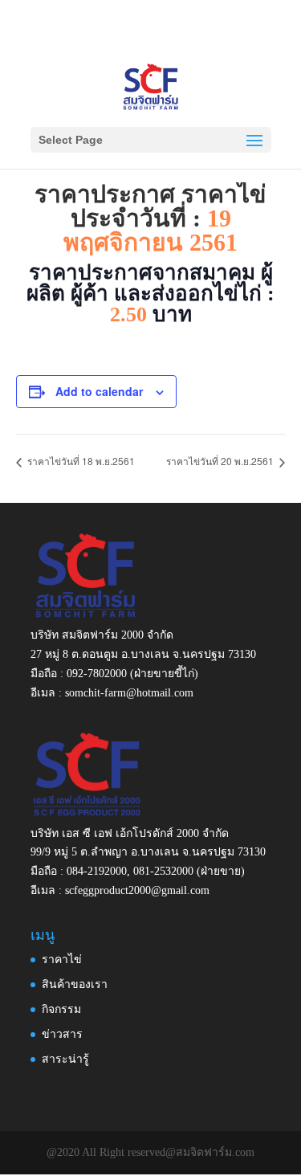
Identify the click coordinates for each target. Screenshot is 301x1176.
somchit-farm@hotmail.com (129, 693)
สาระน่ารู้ (65, 1059)
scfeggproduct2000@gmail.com (137, 890)
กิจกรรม (61, 1009)
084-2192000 (97, 871)
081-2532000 (163, 871)
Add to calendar (99, 391)
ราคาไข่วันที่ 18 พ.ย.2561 (80, 461)
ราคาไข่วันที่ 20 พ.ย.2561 (221, 461)
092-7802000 (97, 674)
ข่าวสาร (62, 1034)
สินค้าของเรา (75, 984)
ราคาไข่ (62, 959)
